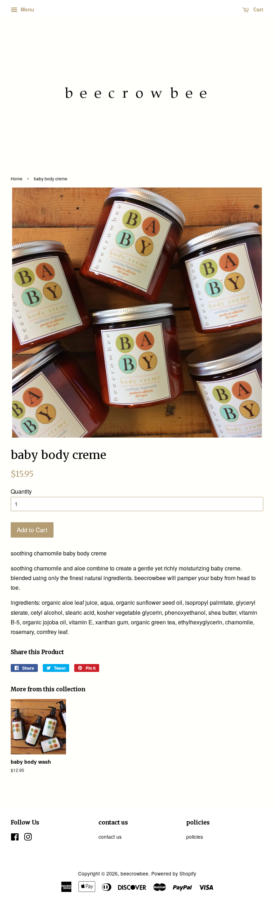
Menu (26, 9)
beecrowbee (134, 873)
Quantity (21, 491)
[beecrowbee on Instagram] (28, 838)
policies (194, 836)
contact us (110, 836)
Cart (257, 9)
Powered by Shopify (173, 873)
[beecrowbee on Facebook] (15, 838)
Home (16, 178)
